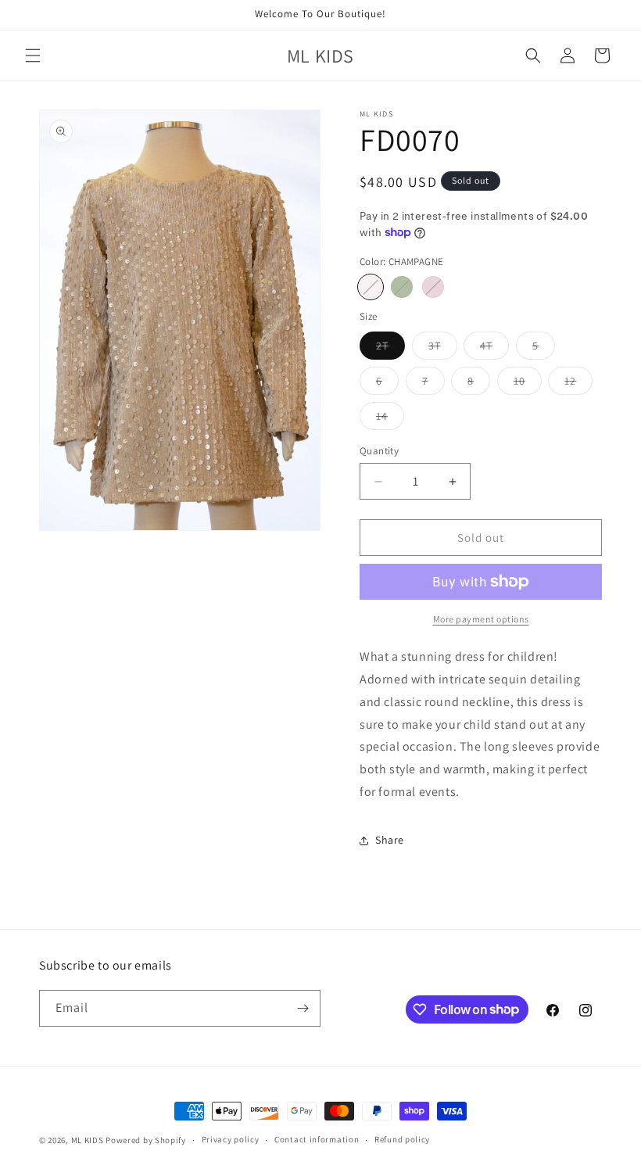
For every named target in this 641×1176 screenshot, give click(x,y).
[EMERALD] (402, 287)
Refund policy (402, 1139)
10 (528, 384)
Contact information (316, 1139)
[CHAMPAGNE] (370, 287)
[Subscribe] (302, 1008)
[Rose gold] (433, 287)
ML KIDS (87, 1140)
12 (578, 384)
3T (442, 349)
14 (390, 419)
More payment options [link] (481, 619)
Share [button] (389, 840)
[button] (33, 55)
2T (390, 349)
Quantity (379, 450)
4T (494, 349)
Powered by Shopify (146, 1140)
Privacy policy (231, 1139)
